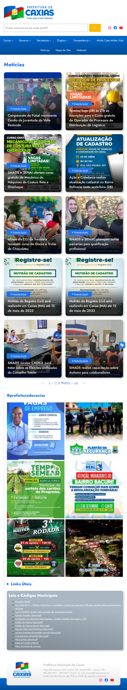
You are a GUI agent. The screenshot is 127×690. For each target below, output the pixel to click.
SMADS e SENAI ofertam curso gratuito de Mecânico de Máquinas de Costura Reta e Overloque (30, 179)
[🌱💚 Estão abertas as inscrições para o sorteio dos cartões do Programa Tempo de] (35, 489)
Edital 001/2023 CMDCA (27, 643)
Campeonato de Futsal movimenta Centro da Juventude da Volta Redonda (32, 120)
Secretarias (43, 40)
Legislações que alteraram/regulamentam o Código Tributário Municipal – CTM (51, 618)
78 (59, 383)
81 (68, 383)
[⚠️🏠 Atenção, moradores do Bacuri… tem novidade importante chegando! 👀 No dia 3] (94, 489)
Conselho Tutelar (22, 601)
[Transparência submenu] (90, 40)
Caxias (7, 40)
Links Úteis (21, 584)
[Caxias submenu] (12, 40)
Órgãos (61, 40)
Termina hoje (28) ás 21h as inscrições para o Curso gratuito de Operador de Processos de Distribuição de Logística (92, 118)
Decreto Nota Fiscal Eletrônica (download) (34, 629)
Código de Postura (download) (29, 622)
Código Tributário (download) (28, 615)
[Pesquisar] (95, 28)
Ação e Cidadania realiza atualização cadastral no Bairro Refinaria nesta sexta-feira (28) (91, 182)
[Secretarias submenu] (50, 40)
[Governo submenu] (30, 40)
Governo (24, 40)
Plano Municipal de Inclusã (27, 646)
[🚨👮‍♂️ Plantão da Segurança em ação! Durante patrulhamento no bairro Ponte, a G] (94, 431)
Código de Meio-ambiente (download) (32, 625)
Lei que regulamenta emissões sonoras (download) (38, 632)
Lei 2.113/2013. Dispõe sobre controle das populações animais (43, 611)
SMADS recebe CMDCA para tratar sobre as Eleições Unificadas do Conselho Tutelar (32, 368)
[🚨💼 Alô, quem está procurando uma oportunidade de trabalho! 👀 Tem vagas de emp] (35, 431)
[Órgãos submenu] (67, 40)
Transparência (80, 40)
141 (76, 383)
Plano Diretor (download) (26, 639)
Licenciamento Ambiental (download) (32, 636)
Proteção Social (19, 108)
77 (55, 383)
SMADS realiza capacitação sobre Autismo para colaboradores (93, 370)
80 (65, 383)
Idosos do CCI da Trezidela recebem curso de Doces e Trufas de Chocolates (32, 244)
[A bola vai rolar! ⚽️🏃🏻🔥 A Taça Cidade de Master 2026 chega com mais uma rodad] (35, 548)
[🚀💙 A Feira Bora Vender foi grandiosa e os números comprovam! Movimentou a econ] (94, 548)
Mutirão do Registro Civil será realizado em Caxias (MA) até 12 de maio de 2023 (31, 306)
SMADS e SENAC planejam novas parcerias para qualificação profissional (94, 244)
